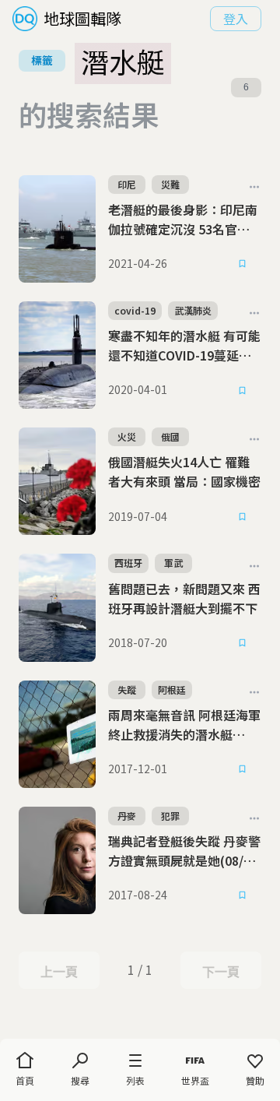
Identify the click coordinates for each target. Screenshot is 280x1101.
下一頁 (220, 972)
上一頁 (59, 972)
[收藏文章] (242, 264)
